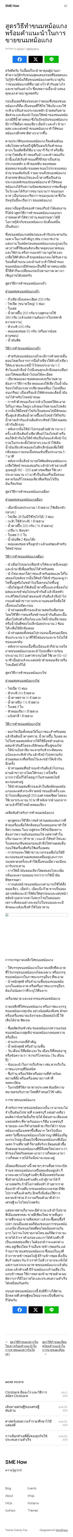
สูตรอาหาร (33, 48)
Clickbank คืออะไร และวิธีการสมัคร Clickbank (26, 1394)
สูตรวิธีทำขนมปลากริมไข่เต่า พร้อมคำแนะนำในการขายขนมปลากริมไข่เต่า (21, 1348)
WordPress (62, 1530)
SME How (12, 5)
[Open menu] (65, 6)
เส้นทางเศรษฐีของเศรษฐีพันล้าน (22, 1408)
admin (20, 48)
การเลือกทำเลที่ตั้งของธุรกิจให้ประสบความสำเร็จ (26, 1437)
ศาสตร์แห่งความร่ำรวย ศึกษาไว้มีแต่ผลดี (28, 1423)
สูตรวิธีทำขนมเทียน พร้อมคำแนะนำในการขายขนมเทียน (54, 1346)
